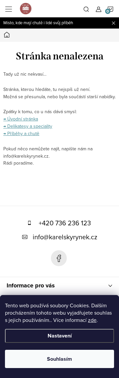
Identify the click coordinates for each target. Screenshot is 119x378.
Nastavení (60, 336)
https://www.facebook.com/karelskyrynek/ (59, 258)
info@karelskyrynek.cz (65, 237)
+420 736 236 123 (65, 223)
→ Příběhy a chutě (21, 133)
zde (92, 320)
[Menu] (8, 8)
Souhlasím (59, 359)
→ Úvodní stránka (20, 118)
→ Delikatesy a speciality (27, 126)
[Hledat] (86, 8)
